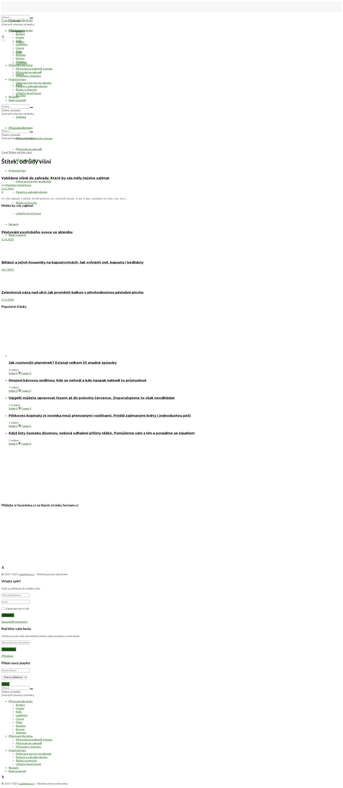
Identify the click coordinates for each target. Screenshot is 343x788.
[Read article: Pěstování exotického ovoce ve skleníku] (171, 219)
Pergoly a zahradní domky (32, 192)
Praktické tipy (17, 170)
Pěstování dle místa (21, 65)
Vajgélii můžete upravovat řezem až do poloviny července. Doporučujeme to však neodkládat (92, 398)
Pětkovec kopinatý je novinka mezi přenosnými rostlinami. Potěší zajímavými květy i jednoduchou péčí (100, 415)
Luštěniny (22, 44)
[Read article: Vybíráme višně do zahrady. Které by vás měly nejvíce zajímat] (171, 171)
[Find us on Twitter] (2, 37)
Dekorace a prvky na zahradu (33, 181)
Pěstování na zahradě (29, 149)
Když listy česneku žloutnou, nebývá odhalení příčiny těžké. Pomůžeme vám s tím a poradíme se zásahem (102, 433)
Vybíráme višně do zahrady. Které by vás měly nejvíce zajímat (55, 178)
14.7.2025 (7, 269)
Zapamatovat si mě (17, 608)
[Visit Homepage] (19, 13)
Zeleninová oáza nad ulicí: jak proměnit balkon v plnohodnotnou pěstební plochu (72, 292)
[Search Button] (31, 18)
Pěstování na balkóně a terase (34, 68)
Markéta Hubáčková (18, 185)
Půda (19, 51)
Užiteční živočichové (28, 213)
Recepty (14, 96)
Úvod (4, 152)
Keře (18, 40)
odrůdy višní (24, 152)
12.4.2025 (7, 239)
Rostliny (21, 95)
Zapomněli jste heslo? (14, 621)
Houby (20, 37)
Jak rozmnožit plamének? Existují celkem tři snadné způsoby (63, 363)
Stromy (20, 58)
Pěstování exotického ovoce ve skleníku (37, 232)
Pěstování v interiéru (28, 75)
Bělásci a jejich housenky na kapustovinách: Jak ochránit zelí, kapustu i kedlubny (72, 262)
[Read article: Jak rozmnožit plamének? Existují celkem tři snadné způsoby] (175, 334)
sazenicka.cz (26, 574)
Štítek (12, 152)
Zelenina (21, 61)
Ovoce (20, 48)
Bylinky (20, 34)
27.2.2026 (7, 299)
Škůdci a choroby (26, 202)
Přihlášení (7, 656)
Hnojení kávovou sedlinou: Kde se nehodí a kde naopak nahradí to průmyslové (77, 380)
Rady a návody (17, 235)
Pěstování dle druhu (21, 20)
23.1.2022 (7, 188)
